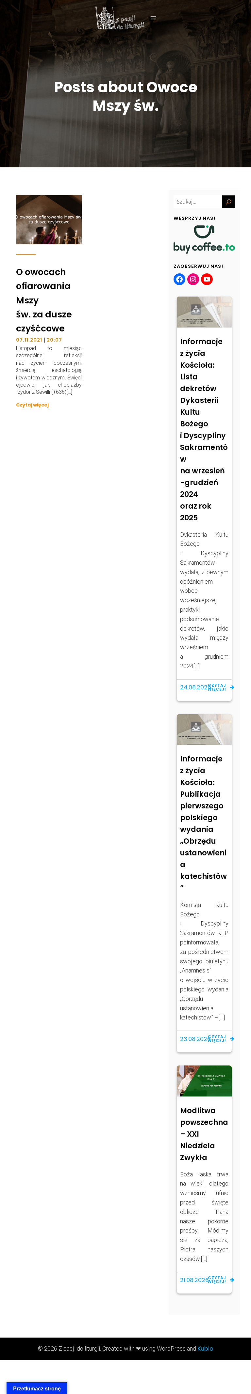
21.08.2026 (194, 1280)
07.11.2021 (29, 340)
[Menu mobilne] (153, 17)
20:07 (54, 340)
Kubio (205, 1348)
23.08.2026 (195, 1039)
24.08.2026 (195, 687)
